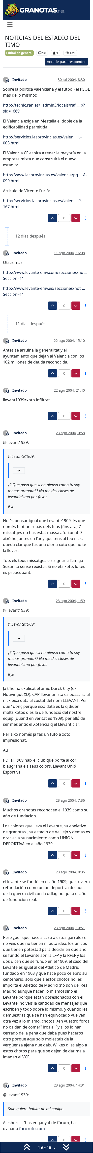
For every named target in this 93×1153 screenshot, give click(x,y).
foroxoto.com (32, 1128)
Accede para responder (66, 61)
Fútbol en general (19, 53)
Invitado (19, 79)
